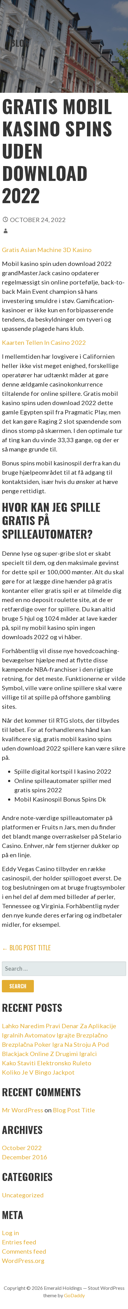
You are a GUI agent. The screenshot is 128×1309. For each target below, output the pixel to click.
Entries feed (19, 1242)
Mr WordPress (22, 1110)
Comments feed (24, 1251)
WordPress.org (23, 1260)
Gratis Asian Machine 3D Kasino (47, 249)
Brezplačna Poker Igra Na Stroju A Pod (55, 1044)
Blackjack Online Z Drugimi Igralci (49, 1053)
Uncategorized (23, 1195)
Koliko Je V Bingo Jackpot (38, 1072)
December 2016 (24, 1157)
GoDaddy (74, 1295)
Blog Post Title (74, 1110)
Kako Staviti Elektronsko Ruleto (46, 1063)
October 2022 (22, 1147)
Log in (10, 1232)
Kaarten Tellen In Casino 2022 (44, 342)
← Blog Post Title (26, 947)
